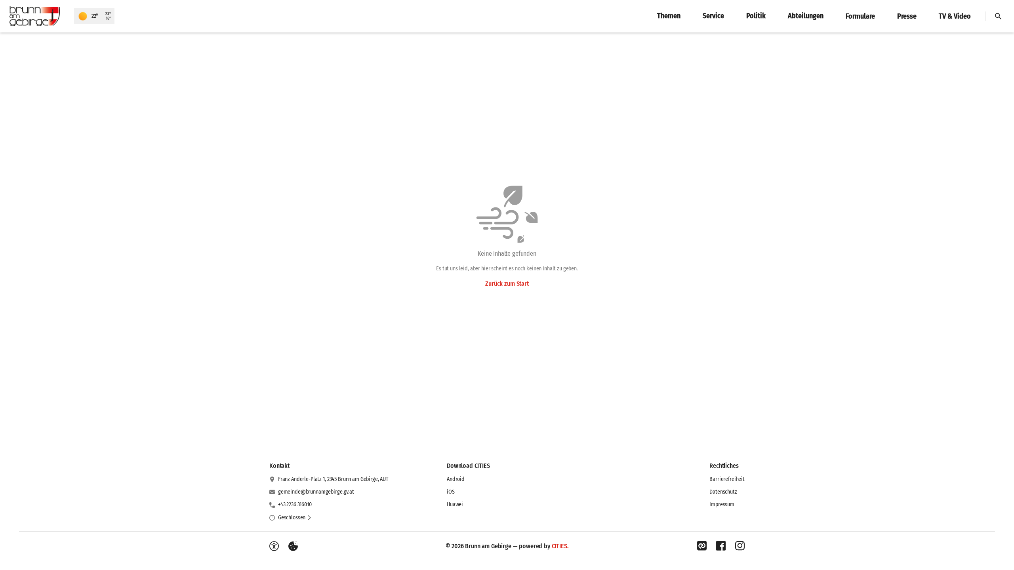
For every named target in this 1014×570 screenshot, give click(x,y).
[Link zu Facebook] (721, 546)
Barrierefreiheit (727, 479)
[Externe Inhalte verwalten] (293, 546)
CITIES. (560, 546)
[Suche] (998, 16)
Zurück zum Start (506, 283)
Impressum (721, 504)
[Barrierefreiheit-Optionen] (274, 546)
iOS (451, 491)
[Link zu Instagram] (740, 546)
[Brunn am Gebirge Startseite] (37, 16)
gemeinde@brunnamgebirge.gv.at (316, 491)
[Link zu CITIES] (702, 546)
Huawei (455, 504)
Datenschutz (723, 491)
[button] (295, 518)
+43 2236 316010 (295, 504)
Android (456, 479)
